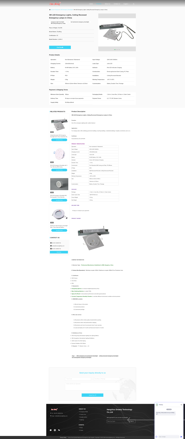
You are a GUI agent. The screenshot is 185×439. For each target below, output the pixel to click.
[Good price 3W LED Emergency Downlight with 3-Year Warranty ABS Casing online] (59, 154)
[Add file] (156, 436)
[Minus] (181, 405)
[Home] (55, 3)
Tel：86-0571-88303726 (57, 413)
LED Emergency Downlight (66, 9)
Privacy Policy (63, 437)
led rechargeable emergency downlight (81, 357)
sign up (131, 421)
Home (91, 4)
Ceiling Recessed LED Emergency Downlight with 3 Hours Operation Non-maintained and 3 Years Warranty (59, 137)
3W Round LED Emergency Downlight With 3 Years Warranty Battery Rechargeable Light (59, 227)
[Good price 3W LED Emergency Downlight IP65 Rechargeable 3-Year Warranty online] (59, 184)
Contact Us (117, 4)
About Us (107, 4)
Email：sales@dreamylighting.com (59, 416)
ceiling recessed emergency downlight (108, 355)
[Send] (181, 436)
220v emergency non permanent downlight (87, 355)
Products (98, 4)
